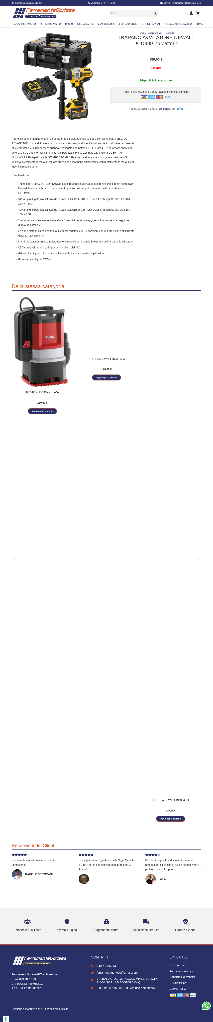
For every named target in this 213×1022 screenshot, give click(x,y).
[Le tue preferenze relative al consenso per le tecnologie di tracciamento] (6, 1019)
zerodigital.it (60, 1009)
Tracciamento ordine (182, 971)
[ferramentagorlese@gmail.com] (94, 972)
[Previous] (15, 559)
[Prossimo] (198, 559)
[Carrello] (197, 13)
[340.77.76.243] (94, 966)
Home (141, 33)
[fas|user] (192, 13)
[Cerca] (155, 13)
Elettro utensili (155, 33)
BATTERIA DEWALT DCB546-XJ (170, 800)
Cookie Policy (178, 988)
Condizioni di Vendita (182, 977)
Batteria (170, 33)
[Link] (44, 13)
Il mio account (178, 965)
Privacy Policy (178, 982)
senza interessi (160, 109)
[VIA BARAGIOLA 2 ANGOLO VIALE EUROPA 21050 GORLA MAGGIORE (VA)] (94, 980)
